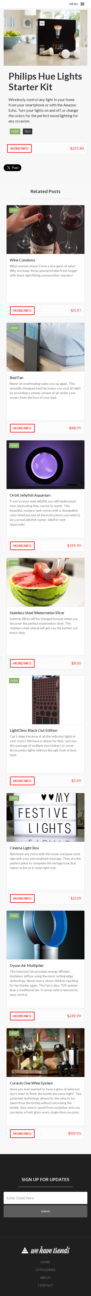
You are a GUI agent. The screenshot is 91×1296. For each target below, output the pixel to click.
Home (45, 1262)
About (45, 1277)
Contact (45, 1285)
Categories (46, 1270)
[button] (76, 4)
